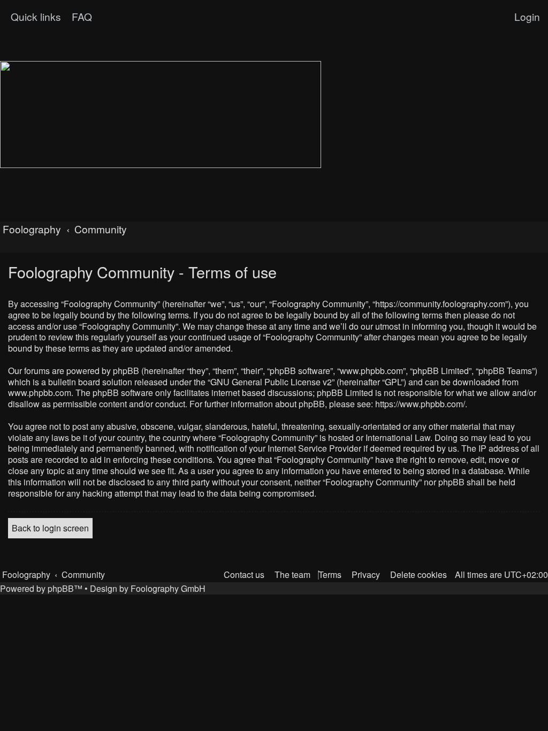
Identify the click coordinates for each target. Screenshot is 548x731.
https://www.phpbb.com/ (420, 404)
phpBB (61, 588)
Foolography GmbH (168, 588)
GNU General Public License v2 (271, 382)
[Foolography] (160, 114)
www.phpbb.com (39, 393)
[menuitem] (80, 16)
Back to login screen (50, 528)
